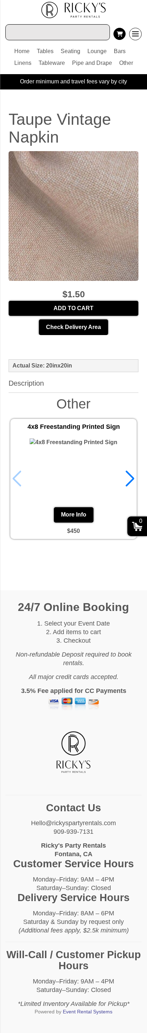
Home (22, 51)
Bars (120, 51)
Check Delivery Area (73, 327)
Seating (70, 51)
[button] (130, 479)
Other (126, 63)
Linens (22, 63)
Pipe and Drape (92, 63)
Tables (45, 51)
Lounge (97, 51)
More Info (73, 515)
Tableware (52, 63)
